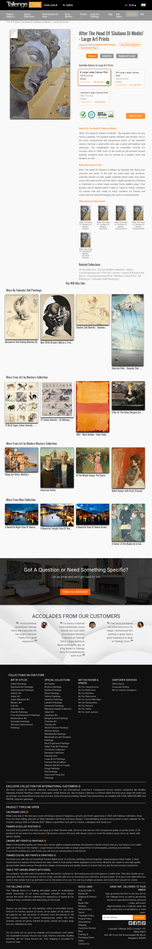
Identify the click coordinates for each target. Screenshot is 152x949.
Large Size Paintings (94, 15)
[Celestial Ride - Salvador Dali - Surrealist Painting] (128, 330)
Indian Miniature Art (20, 699)
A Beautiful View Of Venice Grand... (92, 527)
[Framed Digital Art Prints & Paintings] (55, 855)
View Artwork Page (89, 47)
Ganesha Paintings (54, 699)
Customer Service (87, 928)
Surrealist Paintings (20, 721)
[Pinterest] (144, 924)
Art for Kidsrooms (87, 696)
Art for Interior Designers (124, 690)
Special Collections (29, 15)
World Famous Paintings (56, 727)
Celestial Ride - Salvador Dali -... (126, 368)
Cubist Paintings (18, 683)
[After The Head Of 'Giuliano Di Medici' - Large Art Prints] (40, 74)
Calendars (132, 14)
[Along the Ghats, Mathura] (21, 459)
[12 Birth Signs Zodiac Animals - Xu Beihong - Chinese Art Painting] (21, 402)
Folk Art (14, 705)
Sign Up (54, 5)
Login (46, 5)
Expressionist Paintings (22, 687)
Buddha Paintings (53, 690)
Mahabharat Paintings (55, 734)
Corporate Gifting (120, 687)
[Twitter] (130, 924)
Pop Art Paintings (19, 712)
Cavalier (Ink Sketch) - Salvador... (91, 327)
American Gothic (48, 490)
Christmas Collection (55, 749)
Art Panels (50, 683)
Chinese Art (50, 724)
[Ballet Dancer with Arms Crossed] (128, 467)
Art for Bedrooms (87, 690)
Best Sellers (119, 15)
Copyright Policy (86, 915)
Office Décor (118, 683)
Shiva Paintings (52, 693)
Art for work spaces (88, 712)
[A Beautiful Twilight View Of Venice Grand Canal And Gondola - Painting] (57, 515)
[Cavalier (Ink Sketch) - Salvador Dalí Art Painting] (92, 309)
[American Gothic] (57, 467)
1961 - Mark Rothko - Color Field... (91, 434)
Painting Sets (51, 756)
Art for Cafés (84, 709)
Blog (110, 14)
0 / (129, 5)
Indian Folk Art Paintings (56, 746)
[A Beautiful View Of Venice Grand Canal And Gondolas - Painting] (92, 514)
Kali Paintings (51, 771)
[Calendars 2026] (27, 812)
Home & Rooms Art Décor (50, 15)
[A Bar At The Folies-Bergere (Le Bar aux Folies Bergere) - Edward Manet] (128, 395)
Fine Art (106, 272)
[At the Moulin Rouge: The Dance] (92, 460)
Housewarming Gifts (100, 275)
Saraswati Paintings (54, 705)
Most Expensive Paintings (57, 743)
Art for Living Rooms (88, 687)
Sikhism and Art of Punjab (57, 765)
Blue (129, 269)
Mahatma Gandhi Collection (58, 709)
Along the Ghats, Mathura (17, 474)
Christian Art (51, 721)
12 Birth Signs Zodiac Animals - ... (20, 425)
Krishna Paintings (53, 687)
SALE (142, 14)
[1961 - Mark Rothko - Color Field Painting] (92, 406)
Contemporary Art (89, 272)
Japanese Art (51, 715)
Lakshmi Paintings (53, 702)
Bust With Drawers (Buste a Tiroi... (56, 342)
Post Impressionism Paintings (25, 715)
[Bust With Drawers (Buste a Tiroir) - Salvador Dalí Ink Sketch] (57, 317)
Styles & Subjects (10, 15)
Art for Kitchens (86, 693)
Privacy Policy (85, 918)
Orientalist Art (17, 709)
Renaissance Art (19, 718)
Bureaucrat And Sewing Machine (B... (21, 342)
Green (116, 272)
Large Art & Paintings (55, 759)
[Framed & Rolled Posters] (40, 826)
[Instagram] (139, 924)
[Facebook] (135, 924)
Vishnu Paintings (53, 696)
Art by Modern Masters (111, 269)
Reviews (82, 906)
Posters (83, 14)
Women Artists (52, 730)
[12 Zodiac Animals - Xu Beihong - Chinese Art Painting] (57, 399)
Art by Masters (68, 15)
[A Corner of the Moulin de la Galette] (128, 522)
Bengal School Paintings (56, 718)
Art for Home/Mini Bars (89, 699)
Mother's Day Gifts (125, 275)
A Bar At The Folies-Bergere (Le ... (127, 412)
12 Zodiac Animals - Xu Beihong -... (56, 419)
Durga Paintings (52, 768)
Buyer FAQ (83, 903)
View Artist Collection (130, 44)
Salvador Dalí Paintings (105, 279)
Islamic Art (16, 693)
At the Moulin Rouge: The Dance (90, 475)
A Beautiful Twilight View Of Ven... (56, 528)
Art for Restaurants (87, 702)
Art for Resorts (85, 705)
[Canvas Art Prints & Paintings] (45, 841)
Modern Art (16, 702)
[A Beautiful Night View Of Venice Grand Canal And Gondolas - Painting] (21, 514)
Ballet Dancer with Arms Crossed (127, 490)
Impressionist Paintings (22, 690)
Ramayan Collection (54, 752)
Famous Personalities (55, 762)
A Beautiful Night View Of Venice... (20, 527)
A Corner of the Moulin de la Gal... (127, 543)
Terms (81, 912)
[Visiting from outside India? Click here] (79, 786)
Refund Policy (85, 909)
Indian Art (15, 696)
